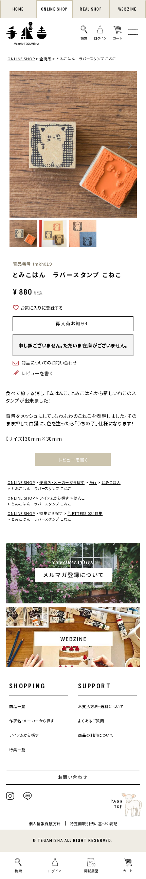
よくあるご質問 (91, 720)
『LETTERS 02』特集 (85, 513)
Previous (16, 145)
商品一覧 (17, 706)
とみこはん (111, 482)
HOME (18, 9)
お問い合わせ (73, 777)
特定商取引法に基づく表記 (93, 823)
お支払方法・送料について (101, 706)
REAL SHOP (91, 9)
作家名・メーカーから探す (62, 482)
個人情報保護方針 (45, 823)
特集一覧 (17, 749)
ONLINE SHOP (54, 9)
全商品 (45, 58)
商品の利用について (95, 735)
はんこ (79, 498)
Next (130, 145)
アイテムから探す (54, 498)
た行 (93, 482)
